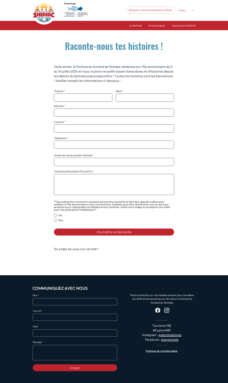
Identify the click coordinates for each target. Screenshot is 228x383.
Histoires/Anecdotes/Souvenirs (73, 171)
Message (38, 342)
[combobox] (114, 113)
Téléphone (60, 138)
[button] (135, 25)
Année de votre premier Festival (73, 155)
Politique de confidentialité (162, 350)
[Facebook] (157, 310)
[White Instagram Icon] (166, 310)
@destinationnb (169, 335)
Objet (35, 326)
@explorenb (169, 339)
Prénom (58, 91)
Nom (119, 91)
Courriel (59, 122)
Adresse (59, 106)
